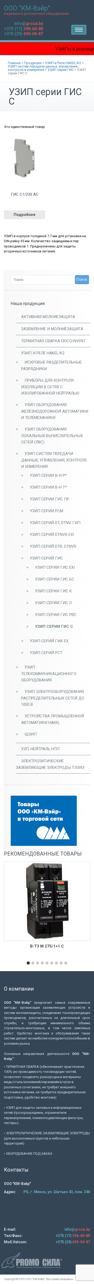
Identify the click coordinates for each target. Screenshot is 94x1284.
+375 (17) (23, 28)
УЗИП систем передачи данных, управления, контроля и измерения (53, 460)
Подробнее (25, 214)
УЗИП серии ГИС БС (54, 579)
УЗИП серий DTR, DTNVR (53, 546)
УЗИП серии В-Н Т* (48, 487)
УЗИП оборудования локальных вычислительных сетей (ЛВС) (52, 435)
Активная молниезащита (48, 316)
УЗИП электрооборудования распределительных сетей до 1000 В (52, 698)
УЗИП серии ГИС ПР (49, 499)
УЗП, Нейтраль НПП (40, 749)
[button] (28, 963)
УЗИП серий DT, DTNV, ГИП (55, 522)
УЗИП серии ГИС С (54, 626)
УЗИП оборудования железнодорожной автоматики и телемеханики (54, 411)
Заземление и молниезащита (52, 329)
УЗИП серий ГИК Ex (49, 641)
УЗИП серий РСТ (46, 652)
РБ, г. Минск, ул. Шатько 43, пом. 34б (57, 1192)
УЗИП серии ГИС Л (53, 602)
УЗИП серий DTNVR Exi (52, 534)
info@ (28, 23)
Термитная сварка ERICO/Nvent (53, 341)
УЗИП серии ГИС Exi (55, 567)
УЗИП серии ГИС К (53, 591)
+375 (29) (23, 33)
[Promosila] (47, 1260)
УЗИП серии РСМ (46, 511)
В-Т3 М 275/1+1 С (47, 946)
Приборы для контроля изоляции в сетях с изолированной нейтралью (50, 387)
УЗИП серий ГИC (46, 558)
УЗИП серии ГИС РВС (56, 614)
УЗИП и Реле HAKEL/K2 (42, 353)
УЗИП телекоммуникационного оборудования (48, 673)
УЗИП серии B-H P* (48, 475)
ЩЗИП (31, 734)
